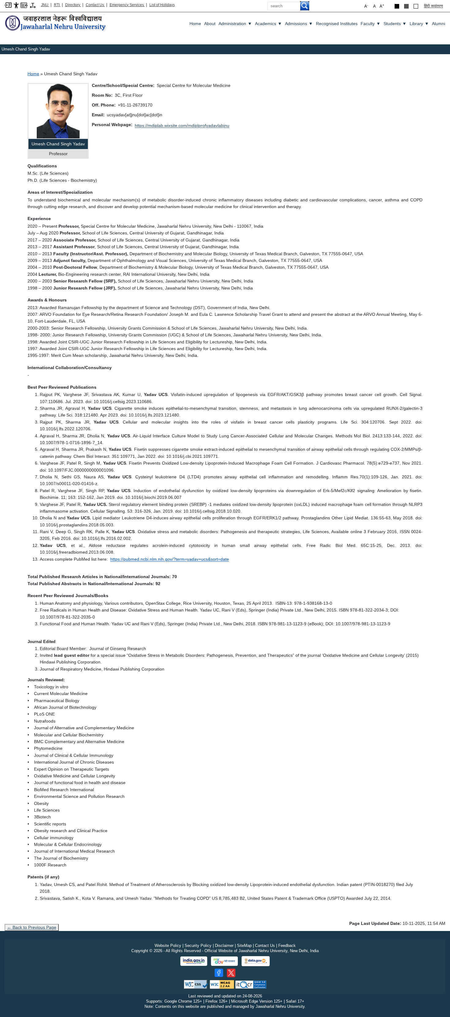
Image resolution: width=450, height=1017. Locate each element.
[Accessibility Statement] (16, 5)
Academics (268, 23)
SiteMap (244, 945)
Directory (73, 5)
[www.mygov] (224, 961)
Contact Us (95, 5)
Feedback (287, 945)
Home (195, 23)
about (210, 23)
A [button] (382, 6)
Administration (235, 23)
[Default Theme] (416, 6)
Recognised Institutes (337, 23)
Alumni (438, 23)
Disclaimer (224, 945)
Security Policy (198, 945)
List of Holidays (162, 5)
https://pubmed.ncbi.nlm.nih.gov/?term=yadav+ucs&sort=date (169, 559)
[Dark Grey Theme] (406, 6)
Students (395, 23)
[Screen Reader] (24, 4)
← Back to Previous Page (31, 927)
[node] (56, 23)
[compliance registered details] (250, 984)
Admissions (299, 23)
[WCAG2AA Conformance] (222, 984)
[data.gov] (256, 961)
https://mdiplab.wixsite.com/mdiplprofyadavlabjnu (182, 125)
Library (419, 23)
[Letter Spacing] (33, 5)
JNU (45, 5)
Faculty (371, 23)
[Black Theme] (397, 6)
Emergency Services (127, 5)
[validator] (196, 984)
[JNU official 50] (231, 973)
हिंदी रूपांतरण (433, 6)
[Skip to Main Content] (8, 4)
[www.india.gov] (193, 961)
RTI (57, 5)
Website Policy (168, 945)
